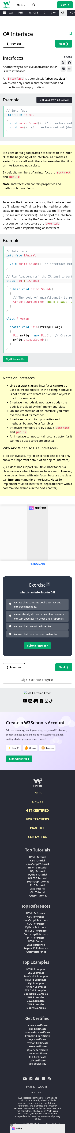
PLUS (38, 793)
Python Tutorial (37, 874)
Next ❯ (64, 44)
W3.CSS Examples (35, 990)
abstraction (42, 67)
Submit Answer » (37, 645)
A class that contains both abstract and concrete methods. (37, 604)
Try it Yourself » (15, 359)
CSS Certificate (37, 1029)
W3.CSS (33, 12)
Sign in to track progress (37, 680)
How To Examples (35, 979)
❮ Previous (13, 44)
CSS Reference (35, 916)
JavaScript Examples (36, 976)
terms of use (34, 1116)
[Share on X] (63, 62)
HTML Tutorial (37, 857)
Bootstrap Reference (36, 934)
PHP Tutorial (37, 885)
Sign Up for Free (19, 759)
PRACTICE (37, 828)
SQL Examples (35, 983)
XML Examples (35, 1004)
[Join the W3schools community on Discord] (36, 701)
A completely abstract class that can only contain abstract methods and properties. (39, 616)
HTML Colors (35, 941)
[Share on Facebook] (69, 62)
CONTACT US (37, 836)
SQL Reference (35, 923)
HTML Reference (36, 913)
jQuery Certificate (37, 1050)
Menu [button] (20, 5)
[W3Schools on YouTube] (24, 701)
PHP (21, 12)
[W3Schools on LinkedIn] (30, 701)
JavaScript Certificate (37, 1032)
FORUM (31, 1087)
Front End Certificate (37, 1036)
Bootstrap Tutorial (38, 881)
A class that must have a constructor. (36, 634)
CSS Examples (36, 972)
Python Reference (35, 927)
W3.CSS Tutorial (37, 878)
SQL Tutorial (37, 871)
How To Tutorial (37, 867)
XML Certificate (38, 1064)
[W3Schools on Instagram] (46, 701)
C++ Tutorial (37, 892)
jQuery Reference (36, 951)
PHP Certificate (38, 1046)
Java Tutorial (37, 888)
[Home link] (6, 4)
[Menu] (4, 13)
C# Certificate (38, 1060)
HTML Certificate (37, 1025)
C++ (53, 12)
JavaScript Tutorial (37, 864)
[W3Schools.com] (37, 784)
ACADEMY (37, 1092)
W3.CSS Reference (36, 930)
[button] (34, 5)
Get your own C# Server (54, 100)
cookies (45, 1116)
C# (62, 12)
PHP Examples (35, 997)
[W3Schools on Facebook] (41, 701)
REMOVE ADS (37, 563)
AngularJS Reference (36, 948)
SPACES (37, 801)
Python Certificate (37, 1043)
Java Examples (35, 1000)
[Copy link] (69, 69)
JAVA (10, 12)
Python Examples (35, 986)
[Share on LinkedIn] (63, 69)
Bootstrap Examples (36, 993)
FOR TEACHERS (37, 819)
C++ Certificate (37, 1057)
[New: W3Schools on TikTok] (50, 701)
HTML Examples (35, 969)
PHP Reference (35, 937)
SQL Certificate (37, 1039)
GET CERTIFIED (37, 810)
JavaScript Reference (35, 920)
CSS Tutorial (37, 860)
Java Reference (36, 944)
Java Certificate (37, 1053)
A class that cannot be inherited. (33, 626)
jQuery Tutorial (38, 895)
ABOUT (42, 1087)
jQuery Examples (36, 1008)
